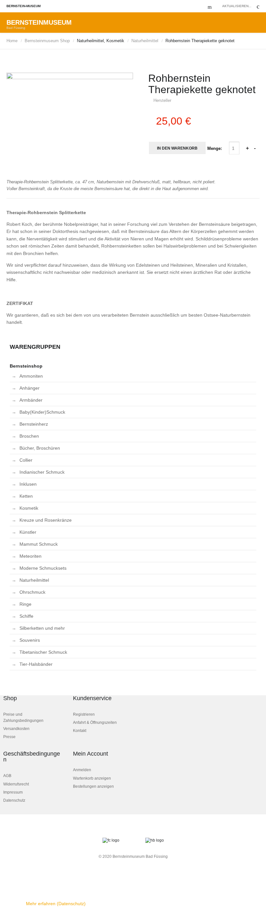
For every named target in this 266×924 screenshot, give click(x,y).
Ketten (26, 496)
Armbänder (30, 400)
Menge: (215, 148)
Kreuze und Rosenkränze (45, 520)
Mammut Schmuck (38, 544)
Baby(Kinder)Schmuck (42, 412)
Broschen (29, 436)
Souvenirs (29, 640)
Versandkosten (16, 728)
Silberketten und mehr (42, 628)
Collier (25, 460)
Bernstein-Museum (23, 6)
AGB (7, 775)
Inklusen (28, 484)
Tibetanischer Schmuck (43, 652)
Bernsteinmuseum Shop (47, 40)
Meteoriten (30, 556)
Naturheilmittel (144, 40)
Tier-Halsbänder (36, 664)
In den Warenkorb (177, 148)
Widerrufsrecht (16, 784)
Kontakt (79, 730)
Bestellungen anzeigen (93, 786)
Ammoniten (31, 376)
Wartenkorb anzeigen (92, 778)
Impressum (13, 792)
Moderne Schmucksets (42, 568)
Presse (9, 737)
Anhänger (29, 388)
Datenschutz (14, 800)
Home (12, 40)
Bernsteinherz (33, 424)
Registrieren (84, 714)
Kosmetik (28, 508)
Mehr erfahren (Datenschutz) (56, 903)
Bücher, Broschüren (39, 448)
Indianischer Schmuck (42, 472)
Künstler (27, 532)
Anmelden (82, 770)
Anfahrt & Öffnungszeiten (95, 722)
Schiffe (26, 616)
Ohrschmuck (32, 592)
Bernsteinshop (26, 366)
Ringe (25, 604)
